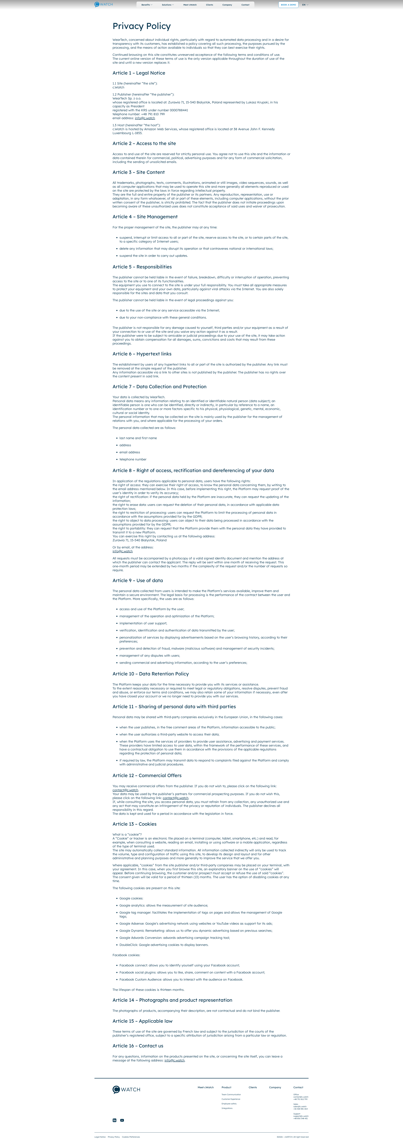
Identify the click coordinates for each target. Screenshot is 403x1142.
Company (227, 4)
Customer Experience (231, 1099)
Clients (209, 4)
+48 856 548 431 (300, 1118)
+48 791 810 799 (300, 1099)
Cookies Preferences (131, 1137)
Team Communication (231, 1094)
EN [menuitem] (303, 4)
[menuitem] (305, 4)
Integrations (227, 1108)
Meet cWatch (190, 4)
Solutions (166, 4)
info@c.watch (145, 118)
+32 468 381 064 (300, 1109)
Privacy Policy (114, 1137)
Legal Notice (100, 1137)
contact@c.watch (125, 790)
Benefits (146, 4)
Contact (245, 4)
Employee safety (229, 1103)
